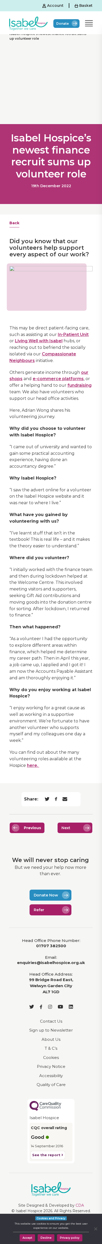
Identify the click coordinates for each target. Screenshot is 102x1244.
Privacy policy (70, 1238)
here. (33, 765)
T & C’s (51, 1048)
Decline (46, 1238)
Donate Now (46, 895)
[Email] (65, 799)
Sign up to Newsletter (51, 1030)
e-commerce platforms (58, 378)
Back (14, 223)
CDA (80, 1205)
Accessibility (51, 1075)
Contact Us (51, 1021)
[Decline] (95, 1228)
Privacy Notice (51, 1066)
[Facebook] (56, 799)
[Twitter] (47, 799)
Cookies (51, 1057)
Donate (62, 24)
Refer (39, 909)
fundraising (79, 385)
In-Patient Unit (73, 334)
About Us (51, 1039)
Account (55, 5)
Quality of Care (51, 1084)
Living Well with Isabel (39, 340)
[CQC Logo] (45, 1105)
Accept (27, 1238)
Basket (85, 5)
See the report (46, 1155)
